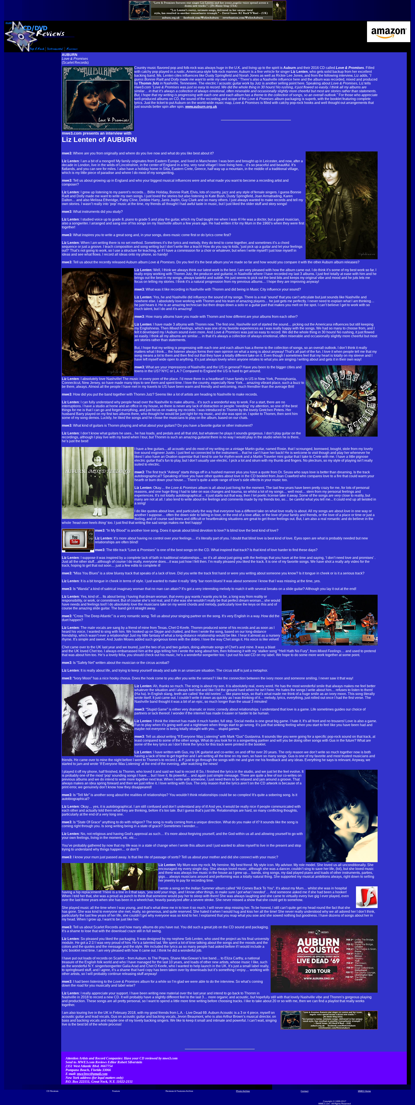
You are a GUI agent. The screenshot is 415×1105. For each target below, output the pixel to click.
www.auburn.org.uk (201, 106)
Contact (304, 1091)
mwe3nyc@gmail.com (92, 1074)
